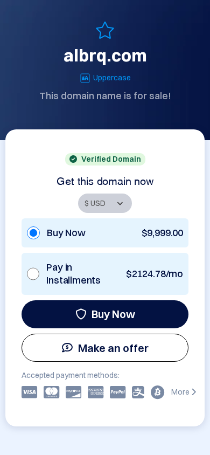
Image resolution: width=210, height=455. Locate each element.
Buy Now (113, 314)
